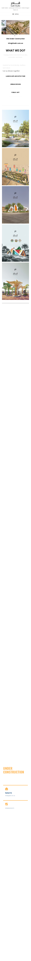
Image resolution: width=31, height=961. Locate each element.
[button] (15, 14)
